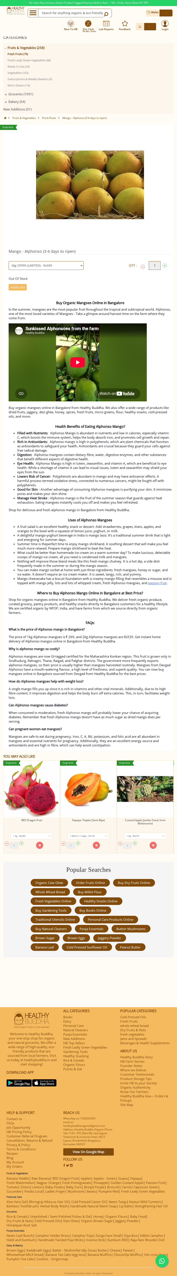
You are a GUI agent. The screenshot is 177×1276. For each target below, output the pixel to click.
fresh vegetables (132, 1034)
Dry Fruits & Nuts (133, 1030)
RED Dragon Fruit (31, 820)
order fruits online (90, 882)
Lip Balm (125, 1206)
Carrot (126, 1187)
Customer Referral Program (26, 1136)
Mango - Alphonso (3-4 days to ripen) (84, 118)
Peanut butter (130, 947)
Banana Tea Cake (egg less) (65, 1254)
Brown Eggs (76, 938)
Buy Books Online (92, 910)
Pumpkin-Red (108, 1191)
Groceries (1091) (20, 94)
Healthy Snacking (76, 1056)
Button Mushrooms (130, 929)
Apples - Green (104, 1178)
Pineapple (100, 1182)
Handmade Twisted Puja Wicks (60, 1240)
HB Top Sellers (74, 1043)
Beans (91, 1191)
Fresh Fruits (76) (18, 54)
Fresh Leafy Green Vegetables (85, 1047)
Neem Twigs (118, 1202)
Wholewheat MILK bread (24, 1254)
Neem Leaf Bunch (19, 1235)
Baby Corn (74, 1187)
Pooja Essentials (91, 929)
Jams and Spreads (133, 1038)
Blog (9, 1158)
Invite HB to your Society (138, 1083)
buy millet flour (90, 892)
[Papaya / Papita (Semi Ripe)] (88, 789)
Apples (86, 1178)
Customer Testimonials (137, 1074)
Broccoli (113, 1187)
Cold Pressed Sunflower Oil (87, 947)
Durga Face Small (108, 1235)
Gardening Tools (75, 1051)
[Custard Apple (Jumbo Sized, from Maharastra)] (145, 789)
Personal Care (73, 1025)
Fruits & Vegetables (24, 118)
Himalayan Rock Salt (21, 1225)
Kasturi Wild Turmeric (145, 1202)
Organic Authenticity (135, 1087)
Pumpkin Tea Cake (20, 1259)
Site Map (126, 1105)
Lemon (37, 1187)
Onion (25, 1187)
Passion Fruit (155, 1182)
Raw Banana (41, 1178)
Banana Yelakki (17, 1178)
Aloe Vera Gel (16, 1202)
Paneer (128, 1250)
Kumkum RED (117, 1240)
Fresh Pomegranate (76, 1182)
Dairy (67, 1021)
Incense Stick (95, 1240)
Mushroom (76, 1191)
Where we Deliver (133, 1070)
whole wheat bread (50, 892)
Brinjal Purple (94, 1187)
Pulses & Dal (72, 1069)
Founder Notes (131, 1066)
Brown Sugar (45, 938)
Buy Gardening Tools (50, 910)
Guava (123, 1178)
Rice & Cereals (73, 1060)
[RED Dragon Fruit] (31, 789)
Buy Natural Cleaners (51, 929)
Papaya (135, 1178)
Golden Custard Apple (127, 1182)
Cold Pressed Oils (133, 1017)
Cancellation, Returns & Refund (29, 1140)
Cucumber (14, 1191)
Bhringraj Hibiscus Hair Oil (49, 1202)
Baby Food (138, 1216)
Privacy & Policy (18, 1145)
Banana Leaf (44, 947)
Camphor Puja (82, 1235)
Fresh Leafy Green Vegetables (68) (29, 60)
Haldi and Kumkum (20, 1240)
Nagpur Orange (47, 1182)
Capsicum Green (146, 1187)
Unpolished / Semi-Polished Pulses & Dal (60, 1216)
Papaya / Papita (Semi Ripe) (88, 820)
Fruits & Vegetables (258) (26, 47)
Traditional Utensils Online (55, 919)
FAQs (10, 1123)
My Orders (14, 1166)
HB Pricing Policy (19, 1132)
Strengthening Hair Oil (151, 1206)
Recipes (12, 1153)
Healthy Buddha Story (136, 1057)
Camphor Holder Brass (52, 1235)
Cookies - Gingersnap (52, 1259)
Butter (102, 1250)
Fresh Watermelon (20, 1182)
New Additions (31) (17, 109)
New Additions (74, 1038)
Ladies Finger (55, 1191)
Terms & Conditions (21, 1149)
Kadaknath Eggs (38, 1250)
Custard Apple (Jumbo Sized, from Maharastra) (145, 821)
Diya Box (130, 1235)
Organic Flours (74, 1064)
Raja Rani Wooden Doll (147, 1240)
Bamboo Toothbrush (21, 1206)
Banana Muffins (99, 1254)
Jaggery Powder (109, 938)
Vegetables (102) (18, 73)
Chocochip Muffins (128, 1254)
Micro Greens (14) (19, 85)
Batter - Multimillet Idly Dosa (73, 1250)
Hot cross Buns (155, 1254)
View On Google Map (88, 1152)
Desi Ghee (70, 1221)
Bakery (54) (16, 101)
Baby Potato (54, 1187)
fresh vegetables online (53, 901)
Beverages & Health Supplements (145, 1043)
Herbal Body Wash (54, 1206)
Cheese (115, 1250)
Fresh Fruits (49, 118)
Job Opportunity (18, 1127)
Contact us (14, 1119)
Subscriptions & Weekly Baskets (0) (30, 79)
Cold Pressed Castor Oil (88, 1202)
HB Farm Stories (132, 1061)
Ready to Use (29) (19, 66)
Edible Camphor (152, 1235)
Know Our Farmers (134, 1092)
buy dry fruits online (134, 882)
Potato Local (33, 1191)
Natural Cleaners (75, 1030)
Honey (98, 1216)
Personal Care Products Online (110, 919)
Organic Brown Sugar (97, 1221)
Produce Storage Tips (136, 1079)
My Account (15, 1162)
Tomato (12, 1187)
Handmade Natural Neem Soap (93, 1206)
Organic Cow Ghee (49, 882)
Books (68, 1017)
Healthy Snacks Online (100, 901)
